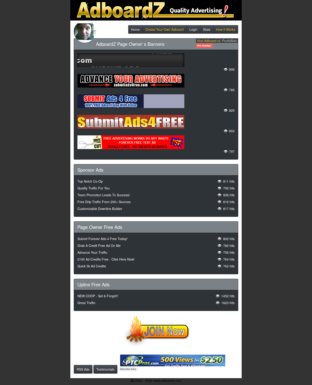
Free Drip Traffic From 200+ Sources (104, 201)
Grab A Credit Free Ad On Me (99, 245)
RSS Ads (83, 369)
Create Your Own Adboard (165, 30)
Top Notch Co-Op (90, 181)
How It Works (225, 30)
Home (135, 30)
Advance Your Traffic (92, 252)
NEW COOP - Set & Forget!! (97, 296)
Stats (206, 30)
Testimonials (105, 369)
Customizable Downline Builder (99, 208)
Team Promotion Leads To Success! (103, 195)
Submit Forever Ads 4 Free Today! (102, 238)
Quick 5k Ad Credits (91, 266)
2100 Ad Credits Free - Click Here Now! (106, 259)
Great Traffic (86, 302)
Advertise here (128, 369)
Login (193, 30)
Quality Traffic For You (93, 188)
